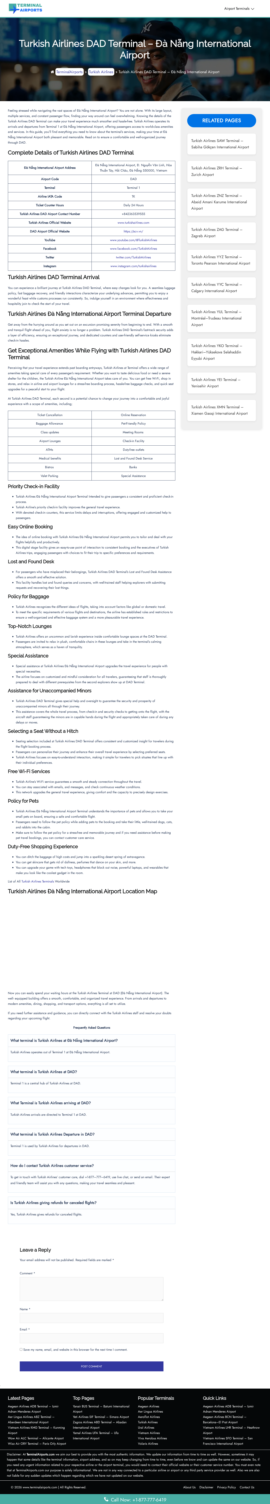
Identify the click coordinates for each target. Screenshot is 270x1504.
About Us (189, 1487)
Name (25, 1309)
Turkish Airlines (101, 72)
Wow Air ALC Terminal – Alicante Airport (36, 1438)
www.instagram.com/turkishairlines (133, 266)
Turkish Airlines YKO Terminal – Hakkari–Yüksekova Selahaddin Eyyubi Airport (216, 352)
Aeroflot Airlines (149, 1417)
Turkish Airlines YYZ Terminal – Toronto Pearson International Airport (220, 260)
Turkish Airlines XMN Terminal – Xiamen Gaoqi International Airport (219, 410)
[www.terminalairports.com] (25, 8)
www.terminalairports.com (40, 1487)
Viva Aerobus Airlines (152, 1438)
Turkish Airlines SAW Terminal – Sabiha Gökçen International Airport (220, 144)
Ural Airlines (146, 1427)
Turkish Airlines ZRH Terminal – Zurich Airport (216, 171)
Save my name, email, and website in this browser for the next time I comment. (75, 1349)
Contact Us (247, 1487)
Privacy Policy (226, 1487)
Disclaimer (206, 1487)
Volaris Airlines (148, 1443)
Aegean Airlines (148, 1406)
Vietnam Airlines (149, 1433)
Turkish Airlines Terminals (38, 881)
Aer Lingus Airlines (150, 1411)
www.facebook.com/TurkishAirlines (133, 248)
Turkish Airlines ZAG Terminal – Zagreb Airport (217, 233)
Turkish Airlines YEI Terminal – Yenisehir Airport (216, 383)
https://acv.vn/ (133, 231)
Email (25, 1329)
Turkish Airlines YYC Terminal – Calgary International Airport (216, 288)
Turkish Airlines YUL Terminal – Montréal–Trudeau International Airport (216, 318)
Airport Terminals (236, 8)
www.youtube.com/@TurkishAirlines (133, 240)
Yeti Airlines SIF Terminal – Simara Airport (101, 1417)
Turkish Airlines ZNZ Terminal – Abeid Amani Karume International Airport (219, 202)
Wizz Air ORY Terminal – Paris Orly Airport (37, 1443)
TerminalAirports (69, 72)
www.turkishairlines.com (133, 222)
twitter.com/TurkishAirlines (133, 257)
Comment (27, 1273)
